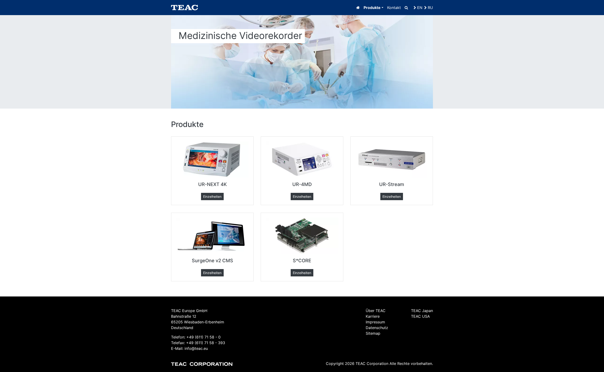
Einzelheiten (212, 196)
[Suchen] (406, 7)
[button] (373, 7)
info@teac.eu (196, 348)
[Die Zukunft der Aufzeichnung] (358, 7)
